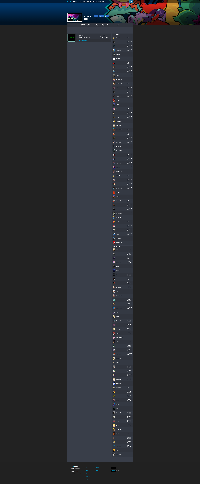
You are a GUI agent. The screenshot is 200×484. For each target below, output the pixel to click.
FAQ (86, 467)
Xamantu (76, 471)
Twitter (97, 468)
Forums (84, 1)
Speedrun (81, 36)
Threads (97, 467)
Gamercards (89, 1)
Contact (87, 473)
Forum (97, 18)
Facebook (97, 470)
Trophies (85, 18)
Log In (131, 1)
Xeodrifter (88, 16)
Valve (80, 473)
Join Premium (88, 481)
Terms (87, 479)
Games (80, 1)
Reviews (99, 1)
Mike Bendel (77, 470)
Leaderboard (94, 1)
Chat (103, 1)
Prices (95, 18)
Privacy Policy (88, 478)
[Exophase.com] (72, 2)
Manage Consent (89, 476)
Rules (87, 470)
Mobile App (88, 468)
